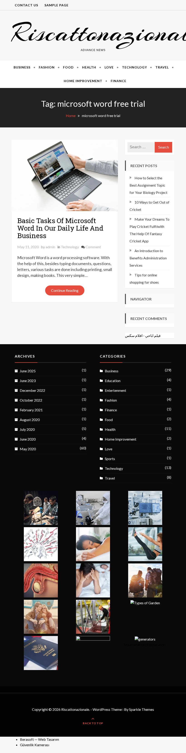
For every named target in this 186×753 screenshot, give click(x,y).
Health (89, 67)
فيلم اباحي (153, 335)
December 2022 (32, 390)
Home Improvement (83, 81)
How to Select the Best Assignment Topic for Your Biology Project (148, 185)
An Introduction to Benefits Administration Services (148, 258)
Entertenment (115, 390)
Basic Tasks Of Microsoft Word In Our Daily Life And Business (60, 228)
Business (22, 67)
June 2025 (28, 371)
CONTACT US (26, 5)
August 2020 (30, 419)
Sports (110, 458)
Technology (134, 67)
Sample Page (56, 5)
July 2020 (27, 429)
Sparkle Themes (141, 709)
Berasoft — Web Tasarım (39, 739)
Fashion (47, 67)
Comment (93, 247)
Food (68, 67)
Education (112, 380)
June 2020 (28, 439)
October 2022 (31, 400)
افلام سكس (133, 335)
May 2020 (28, 449)
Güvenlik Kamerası (34, 745)
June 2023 (28, 380)
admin (50, 247)
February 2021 (31, 410)
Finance (118, 81)
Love (109, 67)
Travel (162, 67)
